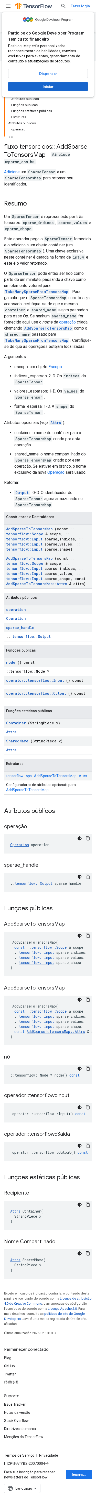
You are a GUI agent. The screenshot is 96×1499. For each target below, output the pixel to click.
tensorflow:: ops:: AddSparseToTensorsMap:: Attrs (46, 776)
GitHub (9, 1366)
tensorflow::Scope (24, 534)
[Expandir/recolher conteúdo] (11, 135)
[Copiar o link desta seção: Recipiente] (35, 1193)
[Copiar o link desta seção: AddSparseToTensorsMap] (71, 924)
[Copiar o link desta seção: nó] (16, 1057)
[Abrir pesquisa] (63, 6)
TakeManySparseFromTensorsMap (36, 291)
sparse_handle (20, 627)
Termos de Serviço (19, 1455)
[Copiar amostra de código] (88, 838)
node (10, 662)
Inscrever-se (82, 1474)
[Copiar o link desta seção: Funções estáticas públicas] (86, 1178)
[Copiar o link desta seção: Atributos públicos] (62, 811)
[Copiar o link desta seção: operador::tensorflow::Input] (76, 1096)
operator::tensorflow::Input (35, 680)
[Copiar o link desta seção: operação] (33, 827)
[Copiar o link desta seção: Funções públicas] (59, 909)
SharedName (17, 741)
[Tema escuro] (80, 838)
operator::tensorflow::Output (36, 693)
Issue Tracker (15, 1404)
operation (16, 609)
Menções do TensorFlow (23, 1437)
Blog (7, 1358)
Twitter (10, 1374)
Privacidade (48, 1455)
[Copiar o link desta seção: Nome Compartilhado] (62, 1242)
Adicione (12, 171)
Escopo (55, 366)
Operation (16, 618)
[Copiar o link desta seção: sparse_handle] (45, 865)
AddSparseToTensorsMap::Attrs (36, 583)
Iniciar (48, 86)
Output (22, 492)
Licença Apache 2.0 (62, 1308)
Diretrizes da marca (20, 1429)
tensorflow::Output (31, 636)
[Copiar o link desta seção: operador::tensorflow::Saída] (76, 1134)
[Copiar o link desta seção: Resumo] (32, 204)
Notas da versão (17, 1412)
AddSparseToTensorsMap (48, 328)
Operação (56, 472)
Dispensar (48, 73)
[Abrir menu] (8, 6)
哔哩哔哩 (11, 1382)
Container (16, 723)
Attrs (55, 422)
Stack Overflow (16, 1421)
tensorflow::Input (24, 539)
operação (67, 322)
